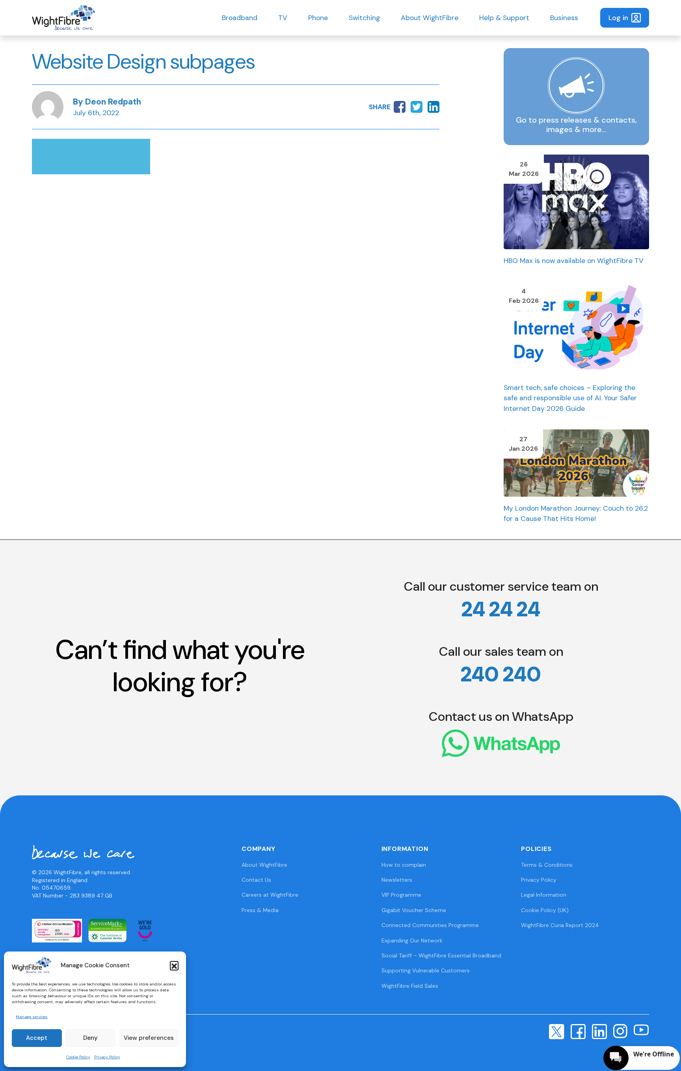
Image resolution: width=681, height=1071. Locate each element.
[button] (174, 965)
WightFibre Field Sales (409, 985)
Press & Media (260, 910)
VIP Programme (401, 894)
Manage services (32, 1016)
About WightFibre (429, 17)
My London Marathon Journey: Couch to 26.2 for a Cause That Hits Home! (576, 513)
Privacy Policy (107, 1057)
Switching (364, 17)
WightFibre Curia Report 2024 (560, 925)
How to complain (403, 864)
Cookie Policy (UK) (545, 910)
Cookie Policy (78, 1057)
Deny (90, 1038)
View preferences (149, 1038)
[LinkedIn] (599, 1031)
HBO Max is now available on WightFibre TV (574, 260)
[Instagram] (620, 1030)
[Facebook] (578, 1031)
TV (282, 17)
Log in (618, 17)
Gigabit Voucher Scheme (413, 910)
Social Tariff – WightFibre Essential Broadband (441, 955)
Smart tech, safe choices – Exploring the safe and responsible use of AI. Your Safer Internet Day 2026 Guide (570, 398)
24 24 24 (500, 609)
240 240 (501, 674)
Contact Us (256, 879)
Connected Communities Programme (430, 925)
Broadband (239, 17)
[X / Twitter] (556, 1031)
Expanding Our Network (412, 940)
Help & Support (504, 17)
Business (564, 17)
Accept (36, 1038)
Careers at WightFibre (270, 894)
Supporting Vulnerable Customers (425, 970)
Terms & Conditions (547, 864)
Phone (318, 17)
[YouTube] (641, 1029)
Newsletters (396, 879)
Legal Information (543, 894)
